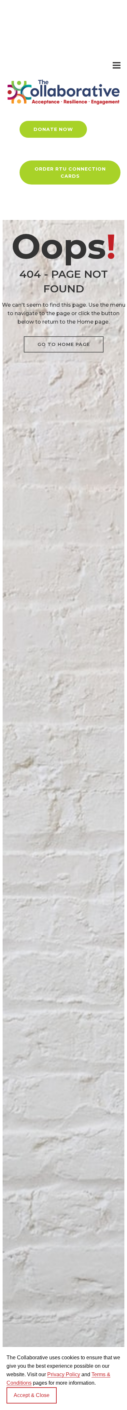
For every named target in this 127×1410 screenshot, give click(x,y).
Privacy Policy (63, 1374)
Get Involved (30, 52)
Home (22, 14)
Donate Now (53, 129)
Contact (73, 52)
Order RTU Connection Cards (70, 172)
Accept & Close (31, 1395)
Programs (91, 14)
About (54, 14)
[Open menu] (116, 65)
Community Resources (43, 33)
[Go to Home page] (63, 92)
